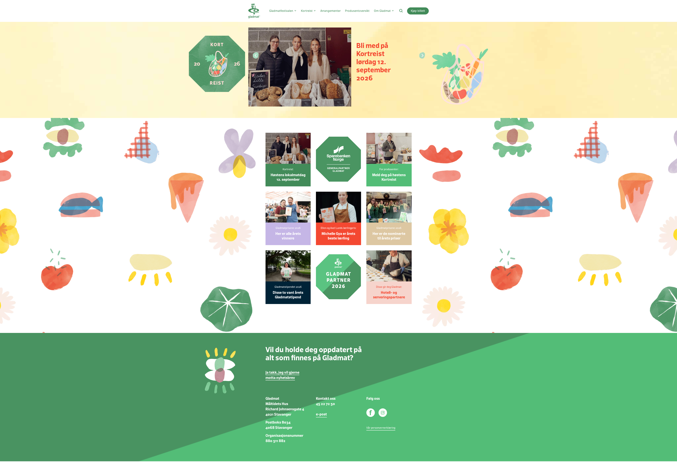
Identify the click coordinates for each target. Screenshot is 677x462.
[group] (338, 59)
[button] (255, 55)
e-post (321, 414)
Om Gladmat (382, 11)
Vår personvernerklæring (380, 428)
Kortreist (307, 11)
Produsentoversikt (357, 11)
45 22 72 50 (325, 404)
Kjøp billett (418, 11)
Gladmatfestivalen (281, 11)
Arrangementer (330, 11)
